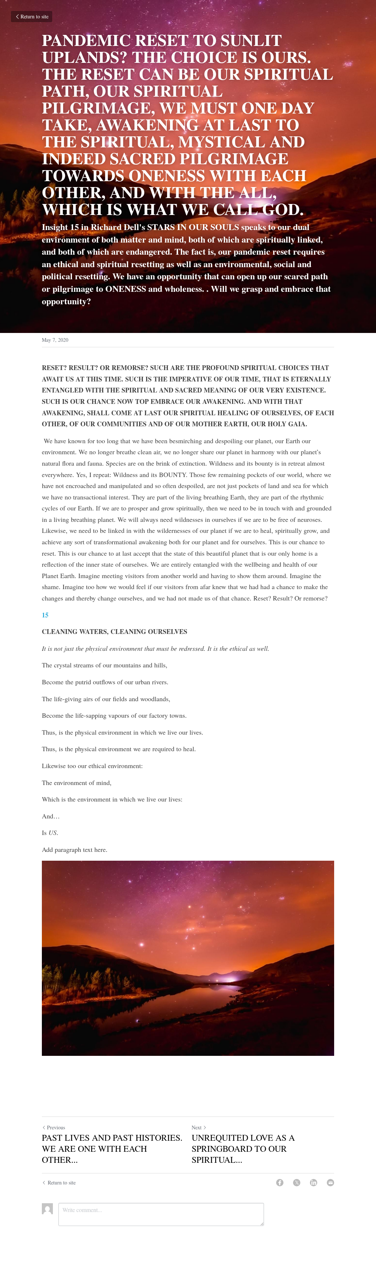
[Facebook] (279, 1182)
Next (197, 1127)
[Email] (330, 1182)
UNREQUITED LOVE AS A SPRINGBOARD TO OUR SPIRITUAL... (243, 1148)
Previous (56, 1127)
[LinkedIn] (313, 1182)
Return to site (34, 16)
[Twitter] (296, 1182)
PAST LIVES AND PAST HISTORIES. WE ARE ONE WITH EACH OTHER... (112, 1148)
